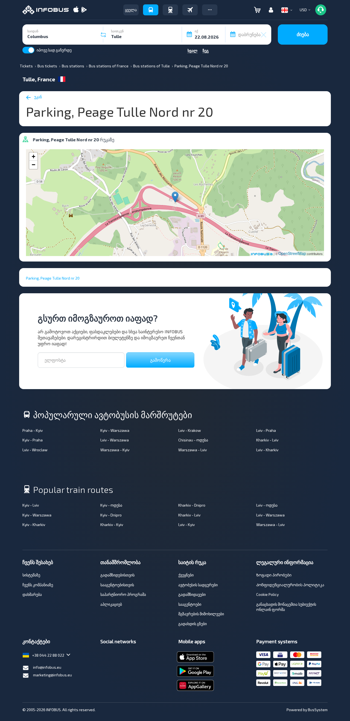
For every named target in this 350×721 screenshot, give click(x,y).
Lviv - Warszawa (114, 440)
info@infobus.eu (47, 667)
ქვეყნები (186, 575)
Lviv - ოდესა (267, 505)
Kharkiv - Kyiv (111, 524)
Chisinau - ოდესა (193, 440)
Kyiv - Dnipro (111, 515)
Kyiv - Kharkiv (33, 524)
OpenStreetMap (292, 253)
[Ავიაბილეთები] (190, 9)
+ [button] (33, 156)
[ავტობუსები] (150, 9)
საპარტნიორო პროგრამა (123, 594)
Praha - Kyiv (32, 430)
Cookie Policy (267, 594)
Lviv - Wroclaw (35, 449)
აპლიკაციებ (111, 604)
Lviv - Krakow (189, 430)
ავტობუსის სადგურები (198, 584)
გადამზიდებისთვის (117, 575)
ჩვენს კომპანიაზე (37, 584)
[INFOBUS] (45, 9)
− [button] (33, 164)
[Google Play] (84, 10)
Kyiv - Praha (32, 440)
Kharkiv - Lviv (267, 440)
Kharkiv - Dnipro (191, 505)
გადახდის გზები (192, 623)
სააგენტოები (189, 604)
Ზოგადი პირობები (273, 575)
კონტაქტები (36, 641)
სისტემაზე (31, 575)
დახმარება (32, 594)
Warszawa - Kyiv (114, 449)
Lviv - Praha (266, 430)
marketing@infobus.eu (52, 675)
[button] (209, 9)
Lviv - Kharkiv (267, 449)
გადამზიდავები (192, 594)
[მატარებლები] (170, 9)
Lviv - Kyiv (186, 524)
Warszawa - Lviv (192, 449)
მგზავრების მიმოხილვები (201, 613)
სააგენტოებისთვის (117, 584)
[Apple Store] (76, 10)
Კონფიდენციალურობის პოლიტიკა (290, 584)
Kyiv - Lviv (30, 505)
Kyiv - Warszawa (114, 430)
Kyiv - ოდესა (111, 505)
